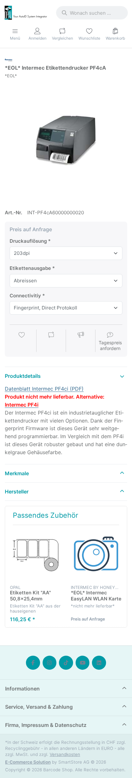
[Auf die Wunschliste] (22, 341)
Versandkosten (65, 754)
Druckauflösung (28, 241)
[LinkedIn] (99, 663)
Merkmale (17, 473)
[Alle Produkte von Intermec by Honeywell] (8, 59)
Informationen (22, 688)
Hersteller (17, 491)
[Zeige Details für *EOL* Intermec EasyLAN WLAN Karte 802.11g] (96, 555)
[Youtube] (83, 663)
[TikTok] (66, 663)
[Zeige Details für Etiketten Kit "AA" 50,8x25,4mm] (35, 555)
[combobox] (92, 12)
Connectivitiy (25, 296)
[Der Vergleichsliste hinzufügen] (51, 341)
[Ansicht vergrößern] (66, 141)
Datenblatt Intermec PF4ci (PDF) (44, 388)
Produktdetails (23, 376)
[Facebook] (33, 663)
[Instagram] (50, 663)
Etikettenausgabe (30, 268)
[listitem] (66, 141)
